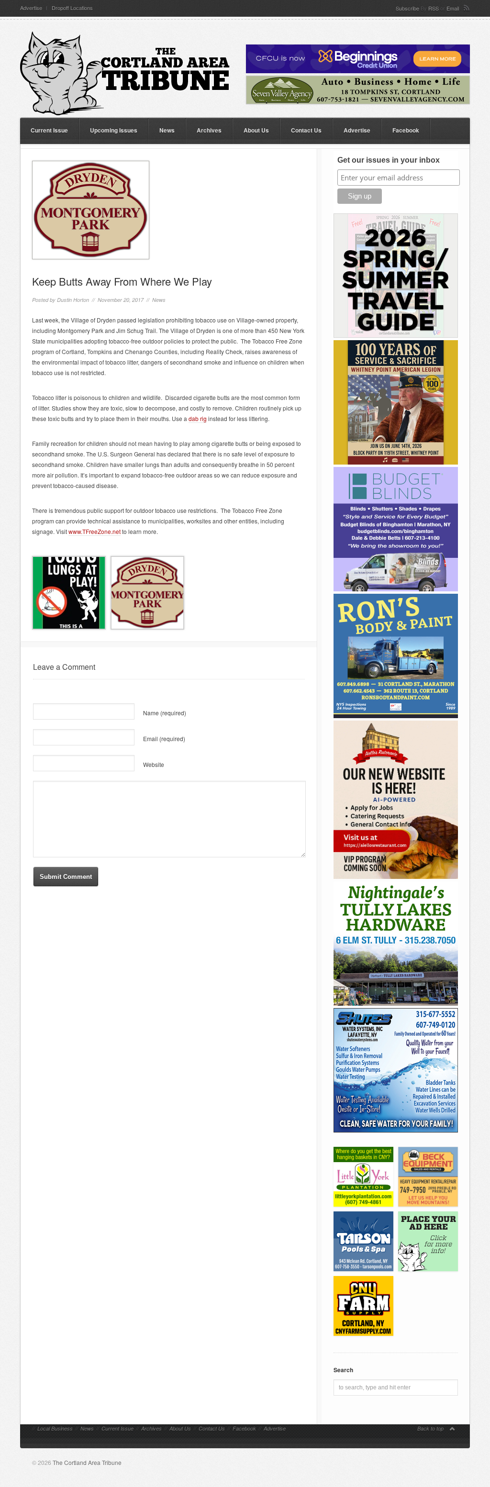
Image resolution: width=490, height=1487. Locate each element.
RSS (433, 8)
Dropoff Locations (72, 8)
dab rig (198, 418)
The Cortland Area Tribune (87, 1462)
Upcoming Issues (113, 130)
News (167, 130)
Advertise (31, 8)
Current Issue (49, 130)
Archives (209, 130)
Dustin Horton (73, 299)
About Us (256, 130)
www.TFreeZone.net (94, 531)
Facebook (405, 130)
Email (452, 8)
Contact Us (306, 130)
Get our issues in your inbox (388, 160)
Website (153, 764)
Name (164, 713)
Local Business (55, 1428)
